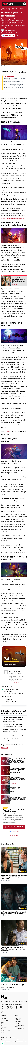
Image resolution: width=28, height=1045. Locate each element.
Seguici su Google (19, 1028)
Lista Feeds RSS (19, 1021)
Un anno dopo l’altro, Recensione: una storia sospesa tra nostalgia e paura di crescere (13, 985)
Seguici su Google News (19, 1026)
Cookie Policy (12, 1037)
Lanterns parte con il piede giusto (13, 724)
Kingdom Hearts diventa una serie (13, 717)
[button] (14, 132)
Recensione (4, 747)
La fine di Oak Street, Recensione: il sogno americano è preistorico (13, 913)
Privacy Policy (4, 1037)
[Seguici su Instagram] (11, 1007)
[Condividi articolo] (17, 35)
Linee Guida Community (18, 1019)
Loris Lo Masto (10, 30)
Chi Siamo (3, 1018)
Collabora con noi (5, 1024)
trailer (9, 432)
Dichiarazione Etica (6, 1029)
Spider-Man (6, 739)
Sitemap (17, 1023)
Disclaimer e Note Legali (5, 1031)
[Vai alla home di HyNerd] (8, 3)
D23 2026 (5, 729)
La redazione (4, 1020)
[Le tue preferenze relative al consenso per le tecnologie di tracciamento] (2, 1043)
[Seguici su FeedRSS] (2, 1011)
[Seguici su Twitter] (21, 1007)
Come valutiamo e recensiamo (6, 1026)
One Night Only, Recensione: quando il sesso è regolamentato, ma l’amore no (14, 876)
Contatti (3, 1022)
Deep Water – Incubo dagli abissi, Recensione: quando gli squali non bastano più (13, 949)
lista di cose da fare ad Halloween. (12, 218)
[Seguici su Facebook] (2, 1007)
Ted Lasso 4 (6, 734)
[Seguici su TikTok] (16, 1007)
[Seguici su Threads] (7, 1007)
